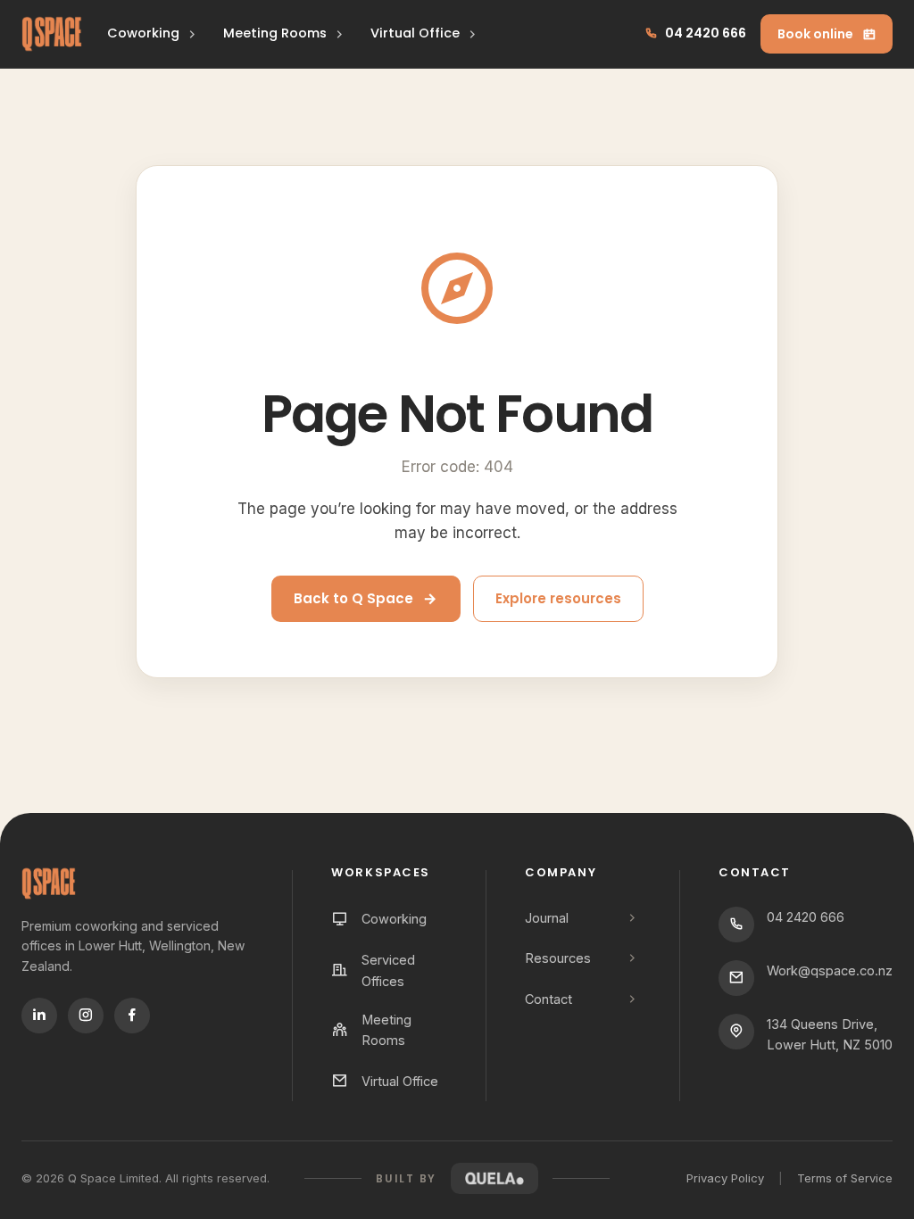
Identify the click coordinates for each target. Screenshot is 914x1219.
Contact (548, 999)
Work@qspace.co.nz (830, 970)
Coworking (143, 33)
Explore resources (558, 598)
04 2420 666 (705, 33)
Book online (815, 34)
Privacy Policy (725, 1178)
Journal (547, 917)
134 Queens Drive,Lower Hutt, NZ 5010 (830, 1034)
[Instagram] (86, 1015)
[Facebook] (132, 1015)
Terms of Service (845, 1178)
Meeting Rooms (275, 33)
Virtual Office (415, 33)
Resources (558, 958)
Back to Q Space (353, 598)
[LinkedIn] (39, 1015)
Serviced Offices (388, 970)
